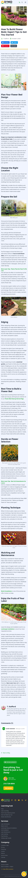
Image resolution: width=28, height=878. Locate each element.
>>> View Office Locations (7, 869)
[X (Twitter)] (22, 800)
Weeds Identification (6, 816)
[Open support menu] (24, 874)
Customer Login (5, 845)
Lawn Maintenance (5, 832)
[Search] (22, 2)
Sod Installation (5, 830)
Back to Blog (6, 753)
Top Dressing (4, 836)
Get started (8, 788)
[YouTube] (19, 800)
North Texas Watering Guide (8, 812)
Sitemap (3, 857)
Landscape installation (7, 629)
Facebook (6, 42)
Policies (3, 853)
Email (14, 46)
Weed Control (4, 826)
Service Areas (4, 855)
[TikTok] (26, 800)
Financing (3, 849)
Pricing (3, 847)
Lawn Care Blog (5, 810)
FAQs (2, 808)
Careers (3, 851)
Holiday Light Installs (6, 838)
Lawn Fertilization (5, 824)
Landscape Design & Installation (9, 828)
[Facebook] (12, 800)
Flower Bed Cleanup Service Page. (14, 399)
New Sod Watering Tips (6, 814)
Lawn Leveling (4, 834)
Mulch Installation (6, 591)
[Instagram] (15, 800)
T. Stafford (6, 38)
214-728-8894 (9, 783)
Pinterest (6, 46)
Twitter (15, 42)
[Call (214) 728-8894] (19, 2)
